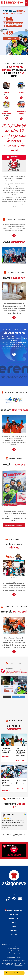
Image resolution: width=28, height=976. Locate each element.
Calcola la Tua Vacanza (14, 973)
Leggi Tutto (6, 756)
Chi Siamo (14, 930)
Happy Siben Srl (17, 963)
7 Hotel (6, 92)
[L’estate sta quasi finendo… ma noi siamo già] (22, 680)
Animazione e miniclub (21, 112)
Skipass (21, 92)
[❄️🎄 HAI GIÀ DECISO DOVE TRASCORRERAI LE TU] (5, 680)
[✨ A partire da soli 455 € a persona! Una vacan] (14, 689)
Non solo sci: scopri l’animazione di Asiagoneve (7, 783)
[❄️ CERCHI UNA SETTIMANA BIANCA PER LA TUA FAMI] (14, 680)
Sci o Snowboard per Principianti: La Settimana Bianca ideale (21, 752)
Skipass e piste (13, 918)
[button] (1, 30)
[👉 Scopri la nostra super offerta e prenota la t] (5, 689)
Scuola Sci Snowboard (6, 112)
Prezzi (14, 926)
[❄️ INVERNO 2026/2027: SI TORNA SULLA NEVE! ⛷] (22, 689)
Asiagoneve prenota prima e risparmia (6, 750)
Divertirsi (14, 914)
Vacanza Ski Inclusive (15, 910)
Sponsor (14, 934)
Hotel (14, 922)
